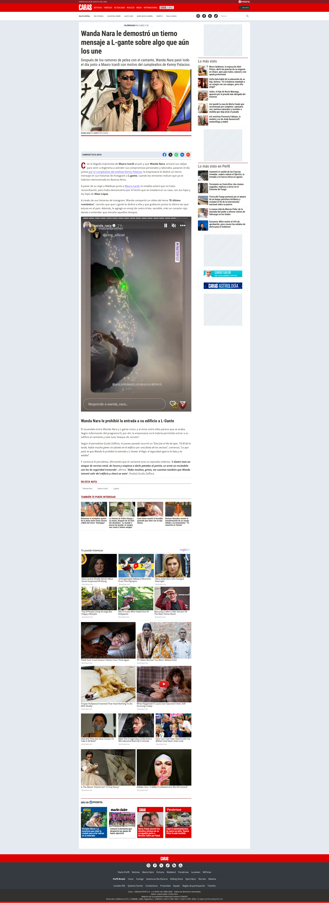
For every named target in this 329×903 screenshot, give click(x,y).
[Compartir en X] (170, 155)
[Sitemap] (180, 865)
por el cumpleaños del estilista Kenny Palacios (115, 171)
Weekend (171, 872)
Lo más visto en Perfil (214, 166)
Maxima (212, 879)
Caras (131, 879)
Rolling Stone (176, 879)
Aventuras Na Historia (157, 879)
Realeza (130, 7)
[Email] (188, 155)
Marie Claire (148, 872)
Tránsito (212, 885)
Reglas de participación (193, 885)
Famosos (108, 7)
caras (150, 810)
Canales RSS (119, 885)
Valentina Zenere (114, 16)
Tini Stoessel (99, 16)
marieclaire (122, 810)
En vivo (245, 7)
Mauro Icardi (132, 186)
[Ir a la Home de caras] (85, 9)
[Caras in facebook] (204, 16)
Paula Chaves (171, 16)
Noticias (98, 7)
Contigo (140, 879)
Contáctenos (151, 885)
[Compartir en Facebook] (164, 155)
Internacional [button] (151, 7)
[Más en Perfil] (96, 802)
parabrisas (178, 810)
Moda (139, 7)
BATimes (207, 872)
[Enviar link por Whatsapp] (176, 155)
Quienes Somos (135, 885)
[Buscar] (247, 16)
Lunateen (195, 872)
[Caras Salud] (223, 276)
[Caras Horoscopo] (223, 288)
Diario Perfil (123, 872)
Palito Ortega (84, 16)
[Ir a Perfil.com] (244, 2)
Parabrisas (183, 872)
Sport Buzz (190, 879)
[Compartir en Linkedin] (182, 155)
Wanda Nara (87, 488)
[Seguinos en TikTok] (216, 16)
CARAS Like (167, 7)
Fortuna (160, 872)
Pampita (159, 16)
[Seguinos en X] (210, 16)
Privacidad (165, 885)
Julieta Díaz (128, 16)
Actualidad (119, 7)
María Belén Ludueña (145, 16)
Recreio (202, 879)
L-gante (116, 488)
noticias (94, 810)
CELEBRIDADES (129, 25)
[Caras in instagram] (198, 16)
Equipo (176, 885)
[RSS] (174, 865)
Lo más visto (207, 61)
